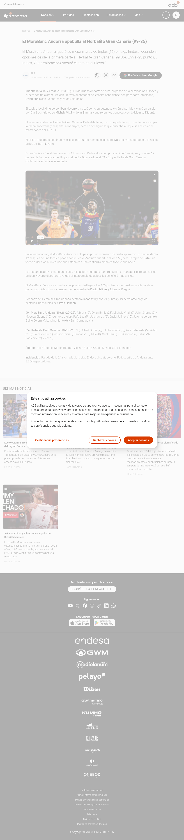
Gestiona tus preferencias (52, 440)
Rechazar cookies (104, 440)
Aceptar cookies (138, 440)
